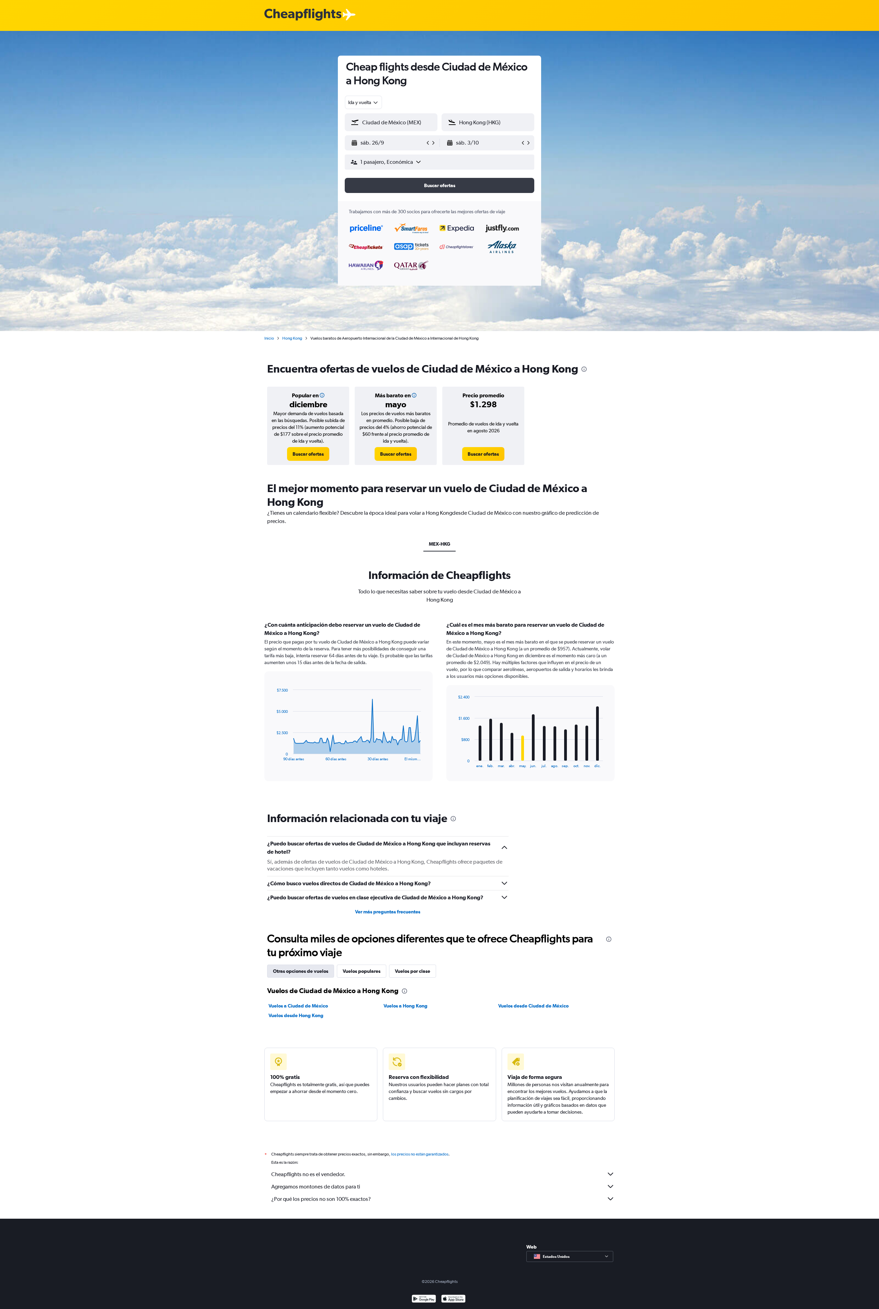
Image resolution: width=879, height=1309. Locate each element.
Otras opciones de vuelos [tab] (300, 971)
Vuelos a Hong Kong (405, 1006)
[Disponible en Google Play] (424, 1299)
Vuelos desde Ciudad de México (533, 1006)
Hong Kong (292, 338)
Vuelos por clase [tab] (412, 971)
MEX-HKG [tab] (439, 544)
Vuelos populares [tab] (361, 971)
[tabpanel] (439, 708)
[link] (308, 454)
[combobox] (363, 102)
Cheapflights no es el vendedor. (308, 1174)
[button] (388, 143)
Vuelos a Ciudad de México (298, 1006)
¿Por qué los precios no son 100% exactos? (321, 1199)
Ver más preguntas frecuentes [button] (387, 911)
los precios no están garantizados (419, 1154)
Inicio (269, 338)
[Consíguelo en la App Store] (453, 1299)
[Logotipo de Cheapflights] (302, 15)
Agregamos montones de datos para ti (315, 1186)
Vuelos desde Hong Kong (296, 1015)
